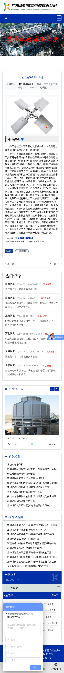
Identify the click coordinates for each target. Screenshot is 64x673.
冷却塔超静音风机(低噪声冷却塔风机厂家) (28, 487)
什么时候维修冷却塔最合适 (21, 473)
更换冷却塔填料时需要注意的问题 (24, 491)
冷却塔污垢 (50, 610)
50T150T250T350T (17, 438)
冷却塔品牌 (52, 623)
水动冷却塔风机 (52, 264)
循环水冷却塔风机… (17, 264)
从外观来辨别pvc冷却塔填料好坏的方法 (27, 566)
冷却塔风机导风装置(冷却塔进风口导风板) (28, 505)
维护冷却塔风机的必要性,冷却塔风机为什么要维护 (32, 482)
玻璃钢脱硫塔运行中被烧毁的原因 (24, 547)
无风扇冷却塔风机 (24, 238)
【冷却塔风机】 (26, 84)
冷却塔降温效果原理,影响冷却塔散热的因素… (30, 552)
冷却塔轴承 (48, 603)
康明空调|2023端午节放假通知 (23, 538)
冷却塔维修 (31, 8)
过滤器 (49, 616)
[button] (32, 444)
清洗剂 (50, 629)
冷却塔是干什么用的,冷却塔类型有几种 (27, 529)
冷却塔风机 (14, 139)
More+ (56, 595)
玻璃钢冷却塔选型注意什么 (21, 500)
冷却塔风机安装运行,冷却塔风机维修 (26, 478)
